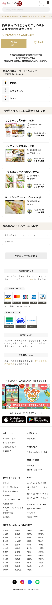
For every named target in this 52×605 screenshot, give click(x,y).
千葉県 (41, 538)
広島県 (17, 559)
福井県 (17, 545)
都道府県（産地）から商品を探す (17, 525)
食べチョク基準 (9, 443)
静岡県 (17, 548)
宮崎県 (5, 570)
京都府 (17, 552)
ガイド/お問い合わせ (11, 487)
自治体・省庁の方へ (35, 470)
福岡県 (41, 563)
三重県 (41, 548)
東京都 (5, 541)
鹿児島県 (18, 570)
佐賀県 (5, 566)
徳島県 (41, 559)
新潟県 (29, 541)
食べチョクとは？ (10, 439)
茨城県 (41, 534)
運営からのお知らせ (10, 491)
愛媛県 (17, 563)
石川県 (5, 545)
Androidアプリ (33, 517)
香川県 (5, 563)
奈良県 (5, 555)
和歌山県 (18, 555)
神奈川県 (18, 541)
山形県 (17, 534)
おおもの (32, 235)
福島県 (29, 534)
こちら (30, 279)
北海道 (5, 530)
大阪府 (29, 552)
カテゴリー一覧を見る (26, 256)
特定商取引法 (8, 504)
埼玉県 (29, 538)
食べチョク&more (34, 509)
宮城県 (41, 530)
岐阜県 (5, 548)
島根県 (41, 555)
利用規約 (6, 495)
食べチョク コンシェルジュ (37, 494)
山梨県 (29, 545)
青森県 (17, 530)
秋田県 (5, 534)
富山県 (41, 541)
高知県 (29, 563)
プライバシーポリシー (11, 500)
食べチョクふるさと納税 (36, 483)
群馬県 (17, 538)
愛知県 (29, 548)
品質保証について (10, 447)
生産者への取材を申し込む (37, 452)
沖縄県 (29, 570)
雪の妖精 (9, 241)
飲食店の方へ (8, 451)
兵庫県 (41, 552)
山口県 (29, 559)
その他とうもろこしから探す (20, 35)
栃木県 (5, 538)
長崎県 (17, 566)
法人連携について (34, 466)
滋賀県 (5, 552)
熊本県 (29, 566)
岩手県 (29, 530)
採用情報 (6, 517)
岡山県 (5, 559)
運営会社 (6, 483)
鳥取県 (29, 555)
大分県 (41, 566)
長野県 (41, 545)
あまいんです (11, 235)
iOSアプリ (31, 513)
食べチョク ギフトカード (37, 505)
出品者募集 (31, 439)
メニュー (48, 5)
